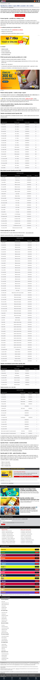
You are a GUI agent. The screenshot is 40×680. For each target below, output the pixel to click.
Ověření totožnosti (4, 618)
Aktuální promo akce (4, 629)
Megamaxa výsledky (4, 645)
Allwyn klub (3, 648)
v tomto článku (15, 459)
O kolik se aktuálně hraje (6, 52)
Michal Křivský (11, 7)
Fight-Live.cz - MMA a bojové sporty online (7, 532)
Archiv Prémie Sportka (5, 54)
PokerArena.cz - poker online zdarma (26, 535)
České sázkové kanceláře (5, 636)
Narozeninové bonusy (5, 626)
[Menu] (39, 1)
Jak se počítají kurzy (4, 639)
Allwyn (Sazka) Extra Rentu (9, 440)
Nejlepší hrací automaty (5, 615)
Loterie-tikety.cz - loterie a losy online (26, 532)
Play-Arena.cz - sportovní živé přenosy (26, 538)
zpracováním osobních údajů (10, 522)
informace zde (17, 668)
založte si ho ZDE (29, 98)
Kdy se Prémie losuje (5, 50)
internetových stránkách (17, 450)
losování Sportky (17, 61)
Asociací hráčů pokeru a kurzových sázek (29, 664)
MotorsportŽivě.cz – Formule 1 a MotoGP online (8, 538)
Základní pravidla (4, 49)
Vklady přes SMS (4, 621)
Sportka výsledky (4, 644)
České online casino (4, 612)
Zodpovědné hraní (17, 664)
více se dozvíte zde (29, 232)
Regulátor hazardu (4, 607)
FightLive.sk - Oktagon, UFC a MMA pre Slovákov (8, 541)
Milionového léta (20, 235)
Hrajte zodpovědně (2, 666)
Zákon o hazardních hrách (5, 604)
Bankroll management (5, 640)
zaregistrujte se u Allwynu (17, 29)
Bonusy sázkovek (4, 637)
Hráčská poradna (4, 659)
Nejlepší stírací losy (4, 647)
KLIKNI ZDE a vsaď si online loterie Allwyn (26, 476)
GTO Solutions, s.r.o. (3, 676)
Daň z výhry (3, 601)
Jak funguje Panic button (5, 658)
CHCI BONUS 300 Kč (19, 15)
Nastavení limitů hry (4, 655)
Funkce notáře (4, 650)
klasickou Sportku (7, 110)
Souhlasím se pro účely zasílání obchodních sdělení (13, 522)
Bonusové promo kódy (5, 632)
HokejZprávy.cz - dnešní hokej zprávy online (8, 535)
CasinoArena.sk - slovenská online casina (26, 541)
